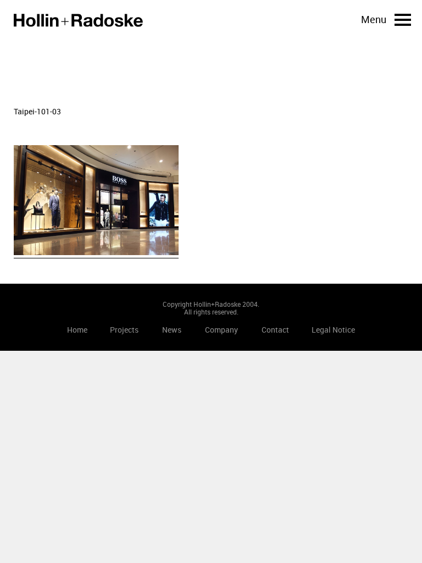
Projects (124, 329)
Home (78, 20)
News (171, 329)
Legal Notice (333, 329)
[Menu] (403, 20)
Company (221, 329)
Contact (275, 329)
